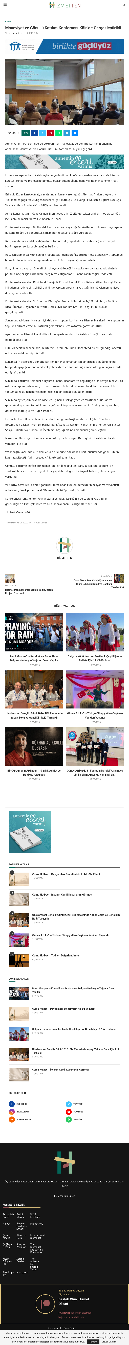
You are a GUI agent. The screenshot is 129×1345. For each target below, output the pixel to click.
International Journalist (37, 1236)
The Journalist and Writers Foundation (36, 1248)
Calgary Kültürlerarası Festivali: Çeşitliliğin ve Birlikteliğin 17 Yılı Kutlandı (74, 1029)
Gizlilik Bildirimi (109, 1341)
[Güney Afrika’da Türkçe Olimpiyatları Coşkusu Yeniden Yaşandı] (95, 689)
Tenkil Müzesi (20, 1215)
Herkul (6, 1223)
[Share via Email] (75, 133)
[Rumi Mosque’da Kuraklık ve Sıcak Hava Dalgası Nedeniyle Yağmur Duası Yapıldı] (34, 632)
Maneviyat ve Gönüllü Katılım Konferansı (27, 523)
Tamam (93, 1341)
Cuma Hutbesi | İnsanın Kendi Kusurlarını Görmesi (62, 894)
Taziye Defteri (70, 1328)
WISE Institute (35, 1215)
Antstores (22, 1272)
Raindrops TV (8, 1273)
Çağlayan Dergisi (8, 1245)
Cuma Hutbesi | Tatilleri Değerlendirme (55, 955)
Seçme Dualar (20, 1260)
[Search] (123, 5)
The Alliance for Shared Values (34, 1264)
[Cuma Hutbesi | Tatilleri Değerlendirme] (19, 960)
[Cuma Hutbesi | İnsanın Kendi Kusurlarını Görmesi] (19, 899)
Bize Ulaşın (53, 1328)
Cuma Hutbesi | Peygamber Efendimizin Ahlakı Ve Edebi (66, 874)
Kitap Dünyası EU (7, 1261)
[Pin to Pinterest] (50, 133)
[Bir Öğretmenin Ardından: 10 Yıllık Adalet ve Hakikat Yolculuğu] (34, 746)
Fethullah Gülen (8, 1215)
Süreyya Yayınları (21, 1245)
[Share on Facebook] (34, 133)
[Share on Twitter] (42, 133)
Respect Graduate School (21, 1226)
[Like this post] (27, 133)
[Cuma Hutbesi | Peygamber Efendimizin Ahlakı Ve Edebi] (19, 879)
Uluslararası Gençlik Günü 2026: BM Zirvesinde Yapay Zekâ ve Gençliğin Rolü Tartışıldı (76, 916)
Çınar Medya (6, 1236)
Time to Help (21, 1236)
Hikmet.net (36, 1223)
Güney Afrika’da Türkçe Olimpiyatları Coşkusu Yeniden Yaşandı (70, 935)
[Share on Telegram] (66, 133)
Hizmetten (17, 33)
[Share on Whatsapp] (58, 133)
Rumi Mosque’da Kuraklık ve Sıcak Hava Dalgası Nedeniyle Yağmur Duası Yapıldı (73, 990)
